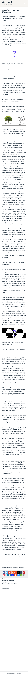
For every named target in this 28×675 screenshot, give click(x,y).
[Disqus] (14, 609)
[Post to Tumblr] (21, 572)
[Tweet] (7, 572)
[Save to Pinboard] (12, 575)
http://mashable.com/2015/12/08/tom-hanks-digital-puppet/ (13, 567)
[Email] (24, 575)
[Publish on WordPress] (9, 575)
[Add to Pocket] (4, 575)
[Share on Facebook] (4, 572)
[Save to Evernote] (21, 575)
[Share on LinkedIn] (7, 575)
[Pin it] (24, 572)
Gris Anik (7, 2)
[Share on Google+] (9, 572)
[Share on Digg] (18, 572)
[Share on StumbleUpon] (15, 575)
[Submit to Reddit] (12, 572)
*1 (6, 366)
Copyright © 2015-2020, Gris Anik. (14, 673)
